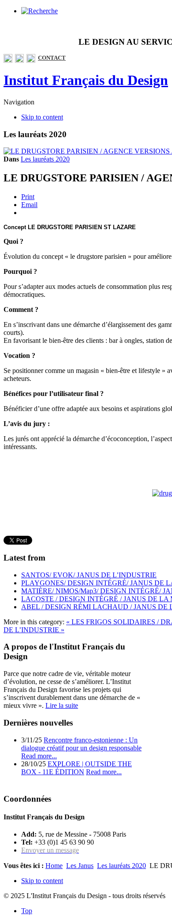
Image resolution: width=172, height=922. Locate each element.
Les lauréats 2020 (45, 159)
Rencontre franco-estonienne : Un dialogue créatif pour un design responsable (81, 744)
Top (26, 910)
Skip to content (42, 117)
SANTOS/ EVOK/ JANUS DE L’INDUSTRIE (89, 575)
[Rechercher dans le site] (39, 11)
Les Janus (79, 865)
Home (54, 865)
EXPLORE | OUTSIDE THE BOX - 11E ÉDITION (76, 768)
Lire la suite (61, 705)
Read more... (39, 756)
